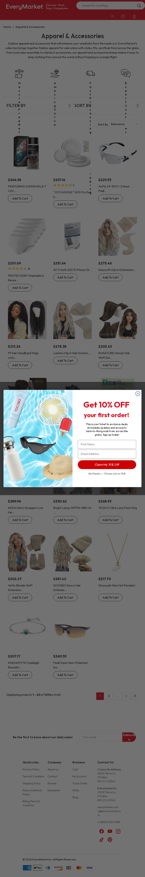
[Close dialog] (138, 393)
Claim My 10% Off (107, 464)
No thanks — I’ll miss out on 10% (107, 473)
